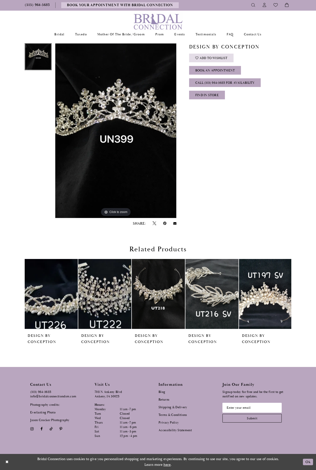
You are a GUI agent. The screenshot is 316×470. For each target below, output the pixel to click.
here (167, 464)
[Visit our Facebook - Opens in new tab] (41, 429)
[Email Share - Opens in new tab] (175, 223)
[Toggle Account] (264, 5)
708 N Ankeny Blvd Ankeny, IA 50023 (108, 394)
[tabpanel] (38, 58)
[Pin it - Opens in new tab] (164, 223)
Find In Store (207, 95)
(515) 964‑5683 (40, 392)
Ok (308, 462)
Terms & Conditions (172, 415)
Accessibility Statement (175, 430)
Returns (163, 400)
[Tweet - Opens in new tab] (154, 223)
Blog (161, 392)
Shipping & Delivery (172, 407)
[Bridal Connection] (158, 21)
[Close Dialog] (7, 462)
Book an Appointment (215, 70)
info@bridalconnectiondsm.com (53, 396)
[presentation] (51, 294)
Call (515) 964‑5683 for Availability (225, 83)
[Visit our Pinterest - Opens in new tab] (60, 429)
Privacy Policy (168, 423)
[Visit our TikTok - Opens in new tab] (51, 429)
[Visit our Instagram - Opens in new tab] (32, 429)
